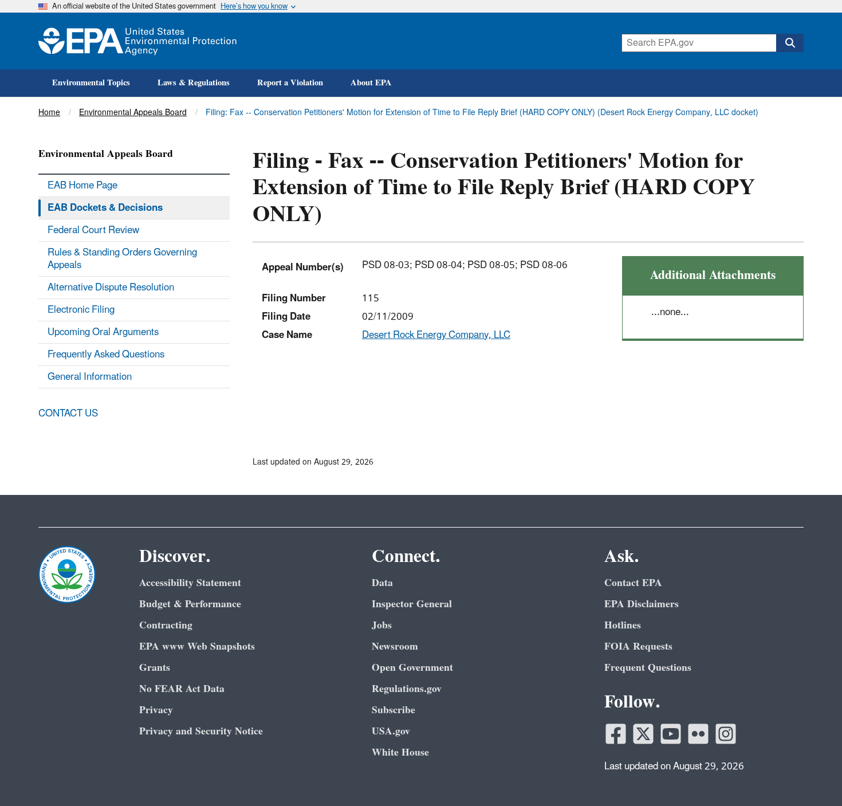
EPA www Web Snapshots (197, 646)
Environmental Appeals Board (133, 112)
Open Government (412, 668)
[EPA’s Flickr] (698, 733)
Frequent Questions (647, 668)
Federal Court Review (93, 230)
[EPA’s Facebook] (615, 733)
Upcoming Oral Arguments (103, 332)
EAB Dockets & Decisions (105, 208)
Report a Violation (290, 83)
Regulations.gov (407, 689)
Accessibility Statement (190, 583)
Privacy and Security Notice (201, 731)
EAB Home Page (82, 185)
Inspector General (412, 604)
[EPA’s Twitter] (643, 733)
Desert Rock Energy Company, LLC (436, 335)
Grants (154, 668)
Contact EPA (633, 583)
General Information (90, 377)
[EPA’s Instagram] (725, 733)
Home (49, 112)
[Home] (137, 41)
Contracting (165, 625)
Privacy (156, 710)
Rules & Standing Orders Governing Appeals (122, 259)
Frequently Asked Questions (106, 354)
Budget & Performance (190, 604)
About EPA (371, 83)
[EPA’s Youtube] (670, 733)
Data (382, 583)
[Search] (790, 43)
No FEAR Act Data (182, 689)
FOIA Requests (638, 646)
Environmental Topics (91, 83)
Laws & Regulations (194, 83)
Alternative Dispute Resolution (111, 287)
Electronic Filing (81, 310)
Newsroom (395, 646)
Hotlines (622, 625)
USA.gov (391, 731)
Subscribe (393, 710)
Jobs (382, 625)
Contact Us (68, 413)
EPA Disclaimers (641, 604)
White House (400, 752)
